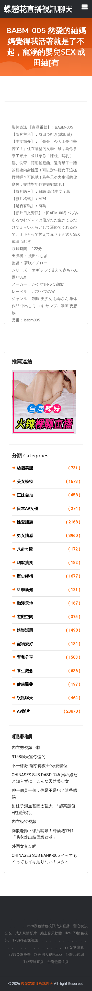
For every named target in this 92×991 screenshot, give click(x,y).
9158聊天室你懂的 (28, 756)
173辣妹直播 (33, 962)
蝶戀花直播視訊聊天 (37, 984)
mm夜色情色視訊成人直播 (48, 926)
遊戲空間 (48, 616)
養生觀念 (48, 670)
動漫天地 (48, 603)
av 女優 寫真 (74, 947)
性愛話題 (48, 522)
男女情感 (48, 535)
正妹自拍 (48, 495)
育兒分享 (48, 657)
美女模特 (48, 481)
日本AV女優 (48, 508)
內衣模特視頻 (24, 821)
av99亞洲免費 (19, 954)
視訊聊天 (48, 697)
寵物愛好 (48, 643)
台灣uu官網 (74, 954)
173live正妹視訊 (25, 940)
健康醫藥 (48, 684)
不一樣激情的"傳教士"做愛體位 (39, 765)
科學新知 (48, 589)
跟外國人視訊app (48, 954)
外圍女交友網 (24, 846)
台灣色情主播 (58, 962)
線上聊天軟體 (51, 933)
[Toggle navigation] (84, 6)
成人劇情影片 (26, 933)
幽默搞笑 (48, 562)
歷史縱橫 (48, 576)
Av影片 (48, 711)
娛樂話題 (48, 630)
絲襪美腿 (48, 468)
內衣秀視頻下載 (26, 747)
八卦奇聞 (48, 549)
